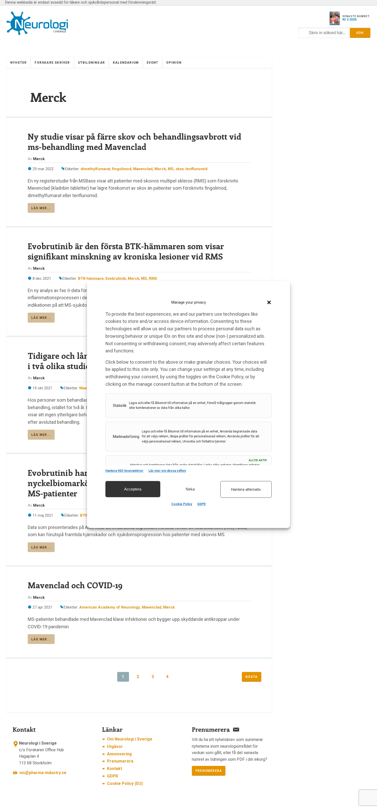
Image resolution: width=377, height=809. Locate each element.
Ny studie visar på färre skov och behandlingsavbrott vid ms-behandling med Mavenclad (134, 141)
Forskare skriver (52, 62)
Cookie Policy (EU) (125, 783)
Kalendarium (126, 62)
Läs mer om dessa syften (167, 471)
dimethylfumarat (95, 169)
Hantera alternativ (246, 489)
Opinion (174, 62)
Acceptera (132, 489)
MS (171, 169)
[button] (269, 302)
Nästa (251, 677)
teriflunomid (196, 169)
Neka (190, 489)
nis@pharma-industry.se (42, 772)
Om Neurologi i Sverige (129, 739)
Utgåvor (115, 746)
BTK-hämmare (91, 278)
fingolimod (121, 169)
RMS (153, 278)
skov (179, 169)
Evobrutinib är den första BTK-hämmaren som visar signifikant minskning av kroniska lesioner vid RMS (126, 251)
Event (152, 62)
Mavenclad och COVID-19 (75, 585)
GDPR (201, 504)
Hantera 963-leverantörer (124, 471)
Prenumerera (120, 761)
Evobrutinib (115, 278)
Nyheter (18, 62)
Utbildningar (91, 62)
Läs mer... (41, 208)
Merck (160, 169)
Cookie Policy (181, 504)
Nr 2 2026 (349, 19)
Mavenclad (143, 169)
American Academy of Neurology (109, 607)
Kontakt (114, 768)
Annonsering (119, 754)
